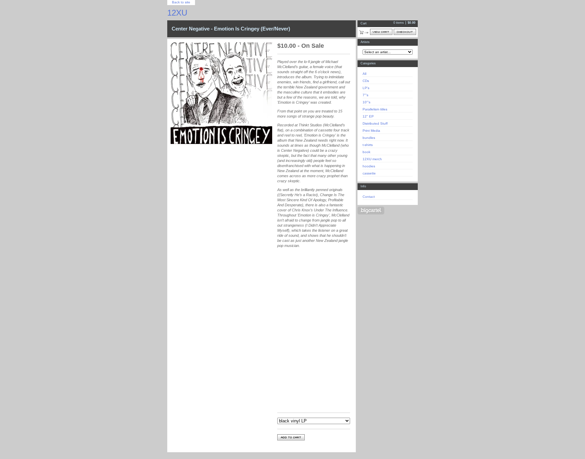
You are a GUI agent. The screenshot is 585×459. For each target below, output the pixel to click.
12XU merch (372, 159)
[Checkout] (405, 32)
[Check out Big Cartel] (371, 210)
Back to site (181, 2)
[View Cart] (381, 32)
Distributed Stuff (375, 123)
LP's (366, 88)
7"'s (365, 95)
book (366, 152)
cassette (369, 173)
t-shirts (368, 145)
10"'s (366, 102)
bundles (369, 138)
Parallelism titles (375, 109)
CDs (366, 81)
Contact (369, 197)
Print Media (371, 130)
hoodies (369, 166)
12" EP (368, 116)
